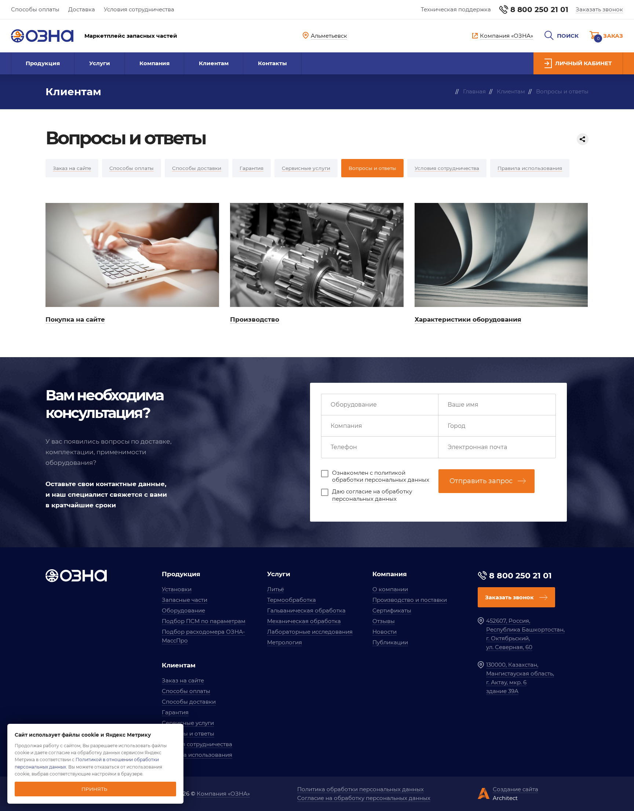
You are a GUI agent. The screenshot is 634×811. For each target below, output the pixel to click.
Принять (94, 789)
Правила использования (197, 754)
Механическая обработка (304, 621)
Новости (384, 631)
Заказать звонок (599, 9)
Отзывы (383, 621)
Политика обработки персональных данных (360, 789)
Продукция (43, 63)
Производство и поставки (409, 599)
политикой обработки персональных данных (380, 476)
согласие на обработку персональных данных (372, 495)
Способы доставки (189, 701)
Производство (254, 319)
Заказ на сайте (183, 680)
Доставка (81, 9)
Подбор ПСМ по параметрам (203, 621)
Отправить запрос (481, 481)
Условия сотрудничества (139, 9)
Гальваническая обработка (306, 610)
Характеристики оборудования (468, 319)
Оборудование (183, 610)
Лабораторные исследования (310, 631)
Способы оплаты (35, 9)
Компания (154, 63)
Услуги (99, 63)
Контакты (272, 63)
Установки (177, 589)
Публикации (390, 642)
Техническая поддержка (456, 9)
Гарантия (175, 712)
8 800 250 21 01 (539, 9)
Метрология (284, 642)
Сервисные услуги (188, 722)
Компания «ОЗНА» (223, 793)
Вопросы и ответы (188, 733)
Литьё (275, 589)
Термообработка (291, 599)
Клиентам (214, 63)
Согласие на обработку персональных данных (363, 798)
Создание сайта (515, 789)
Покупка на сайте (75, 319)
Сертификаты (391, 610)
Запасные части (184, 599)
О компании (390, 589)
